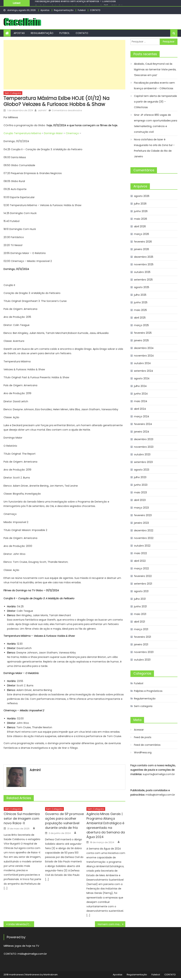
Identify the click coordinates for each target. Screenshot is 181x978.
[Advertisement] (64, 64)
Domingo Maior (53, 133)
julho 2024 (140, 386)
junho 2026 (141, 211)
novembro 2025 (143, 264)
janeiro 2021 (141, 644)
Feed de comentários (147, 745)
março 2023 (141, 507)
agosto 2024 (142, 378)
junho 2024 (141, 393)
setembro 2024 (143, 371)
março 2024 (141, 416)
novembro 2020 (144, 652)
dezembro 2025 (143, 257)
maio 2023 (140, 492)
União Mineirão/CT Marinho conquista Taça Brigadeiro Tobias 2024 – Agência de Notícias (21, 924)
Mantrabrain (50, 974)
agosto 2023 (141, 469)
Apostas (44, 10)
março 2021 (141, 629)
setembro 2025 (143, 279)
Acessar (139, 729)
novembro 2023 (143, 447)
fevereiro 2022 (143, 576)
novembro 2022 (143, 538)
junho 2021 (140, 606)
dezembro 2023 (143, 439)
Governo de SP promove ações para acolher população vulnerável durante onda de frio (64, 821)
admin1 (42, 110)
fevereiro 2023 (143, 515)
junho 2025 (140, 302)
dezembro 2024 (144, 348)
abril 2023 (140, 500)
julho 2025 (140, 295)
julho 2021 (140, 599)
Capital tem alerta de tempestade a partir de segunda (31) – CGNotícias (80, 3)
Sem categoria (13, 93)
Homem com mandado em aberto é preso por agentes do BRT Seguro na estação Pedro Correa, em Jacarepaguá (111, 924)
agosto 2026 (141, 196)
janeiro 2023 (141, 523)
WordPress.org (142, 752)
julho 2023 (140, 477)
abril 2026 (140, 226)
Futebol (82, 10)
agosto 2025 (141, 287)
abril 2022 (140, 561)
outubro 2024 (142, 363)
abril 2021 (139, 621)
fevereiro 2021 (142, 637)
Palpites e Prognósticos (148, 691)
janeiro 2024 (141, 431)
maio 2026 (140, 219)
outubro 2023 (142, 454)
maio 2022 (140, 553)
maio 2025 (140, 310)
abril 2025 (140, 317)
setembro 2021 (143, 583)
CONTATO (95, 10)
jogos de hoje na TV (27, 946)
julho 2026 (140, 203)
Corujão (8, 133)
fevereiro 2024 (143, 424)
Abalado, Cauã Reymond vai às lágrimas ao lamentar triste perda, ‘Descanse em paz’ (155, 69)
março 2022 (141, 568)
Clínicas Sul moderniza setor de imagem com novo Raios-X (22, 818)
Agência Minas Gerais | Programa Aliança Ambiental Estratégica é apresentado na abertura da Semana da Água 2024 (105, 825)
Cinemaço (72, 133)
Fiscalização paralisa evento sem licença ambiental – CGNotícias (154, 85)
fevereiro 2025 (143, 333)
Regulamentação (63, 10)
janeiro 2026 (141, 249)
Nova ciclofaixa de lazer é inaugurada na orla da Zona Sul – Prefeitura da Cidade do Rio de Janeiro (154, 148)
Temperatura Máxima (27, 133)
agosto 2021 (141, 591)
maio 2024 (140, 401)
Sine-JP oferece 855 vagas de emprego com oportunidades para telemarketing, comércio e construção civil (155, 123)
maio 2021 (140, 614)
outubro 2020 (142, 659)
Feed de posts (142, 737)
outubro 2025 (142, 272)
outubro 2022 (142, 545)
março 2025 (141, 325)
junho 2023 (140, 485)
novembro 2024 (144, 355)
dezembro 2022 (143, 530)
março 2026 (141, 234)
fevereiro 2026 (143, 241)
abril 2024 (140, 409)
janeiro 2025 (141, 340)
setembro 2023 (143, 462)
